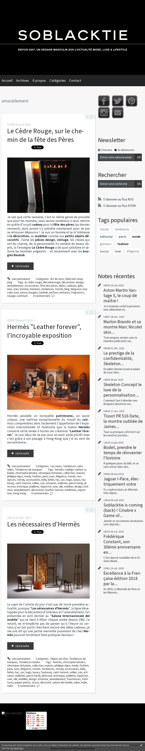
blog (66, 289)
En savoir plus (16, 748)
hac (58, 479)
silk (61, 486)
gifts (80, 285)
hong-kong (19, 493)
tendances (47, 289)
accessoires (32, 285)
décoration (68, 282)
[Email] (117, 112)
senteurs (64, 292)
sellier (35, 483)
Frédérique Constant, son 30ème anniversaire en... (121, 544)
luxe (16, 292)
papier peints (22, 682)
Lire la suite (22, 266)
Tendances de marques (28, 469)
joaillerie (34, 486)
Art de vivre (57, 279)
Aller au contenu (11, 3)
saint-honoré (23, 483)
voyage (11, 296)
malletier (63, 483)
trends (59, 289)
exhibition (70, 490)
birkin (51, 479)
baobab (43, 292)
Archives (22, 80)
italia (10, 686)
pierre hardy (76, 483)
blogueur (76, 289)
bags (69, 479)
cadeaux (71, 285)
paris (45, 476)
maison (80, 473)
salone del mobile (62, 682)
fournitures (74, 679)
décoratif (45, 682)
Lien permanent (20, 279)
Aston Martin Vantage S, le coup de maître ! (120, 295)
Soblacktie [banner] (72, 37)
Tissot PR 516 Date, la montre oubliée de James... (123, 421)
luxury (23, 292)
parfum (53, 292)
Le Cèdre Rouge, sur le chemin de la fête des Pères (45, 135)
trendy (21, 479)
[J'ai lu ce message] (141, 744)
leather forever (54, 490)
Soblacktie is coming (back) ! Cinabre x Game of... (123, 510)
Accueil (7, 80)
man (16, 289)
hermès (59, 469)
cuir (42, 483)
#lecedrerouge (51, 282)
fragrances (77, 292)
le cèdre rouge (33, 282)
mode (27, 476)
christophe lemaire (26, 473)
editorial (106, 237)
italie (84, 682)
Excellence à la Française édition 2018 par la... (122, 578)
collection (69, 473)
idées (62, 285)
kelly (43, 479)
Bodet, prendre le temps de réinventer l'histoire (122, 453)
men (9, 289)
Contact (75, 80)
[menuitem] (9, 80)
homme (24, 289)
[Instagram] (104, 112)
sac (63, 479)
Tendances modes (29, 662)
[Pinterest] (131, 101)
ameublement (15, 285)
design (80, 282)
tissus (35, 682)
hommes (35, 289)
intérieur (43, 679)
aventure (22, 296)
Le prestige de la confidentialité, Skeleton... (118, 358)
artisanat (51, 483)
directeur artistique (53, 675)
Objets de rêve (59, 658)
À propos (39, 80)
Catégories (57, 80)
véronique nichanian (50, 473)
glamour (105, 244)
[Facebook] (104, 101)
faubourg (46, 672)
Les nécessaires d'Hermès (43, 524)
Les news (56, 466)
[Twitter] (117, 101)
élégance (61, 476)
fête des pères (49, 285)
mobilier (68, 486)
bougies (33, 292)
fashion (36, 476)
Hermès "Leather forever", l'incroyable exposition (44, 331)
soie (55, 486)
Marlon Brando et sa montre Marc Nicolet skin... (122, 327)
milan (77, 682)
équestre (45, 486)
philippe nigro (15, 476)
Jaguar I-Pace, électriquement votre (121, 481)
